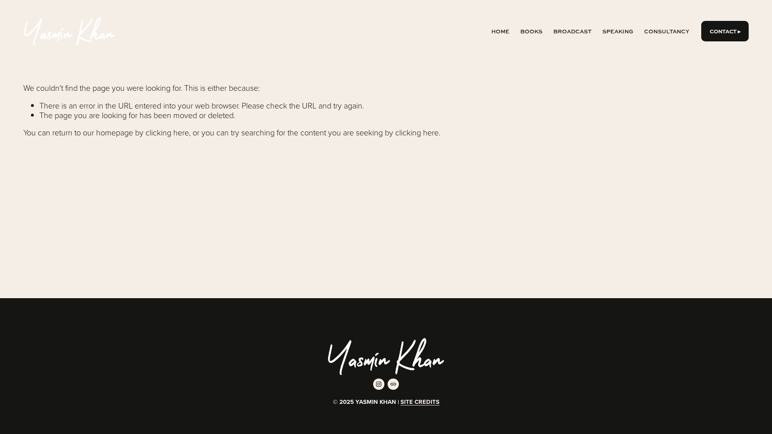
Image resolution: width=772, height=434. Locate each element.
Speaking (617, 31)
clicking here (167, 132)
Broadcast (572, 31)
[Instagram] (378, 384)
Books (531, 31)
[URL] (393, 384)
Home (500, 31)
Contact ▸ (725, 31)
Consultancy (666, 31)
